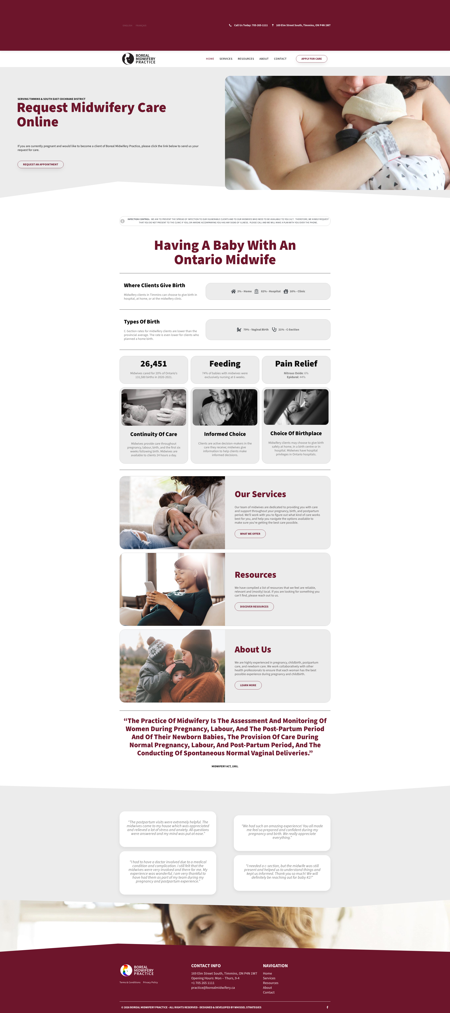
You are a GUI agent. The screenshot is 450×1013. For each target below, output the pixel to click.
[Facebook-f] (327, 1007)
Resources (246, 59)
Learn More (248, 685)
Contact (280, 59)
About (264, 59)
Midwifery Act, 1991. (225, 766)
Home (210, 59)
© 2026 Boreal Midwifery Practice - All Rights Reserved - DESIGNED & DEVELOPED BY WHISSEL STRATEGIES (191, 1007)
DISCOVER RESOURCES (254, 607)
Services (226, 59)
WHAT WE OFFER (250, 534)
